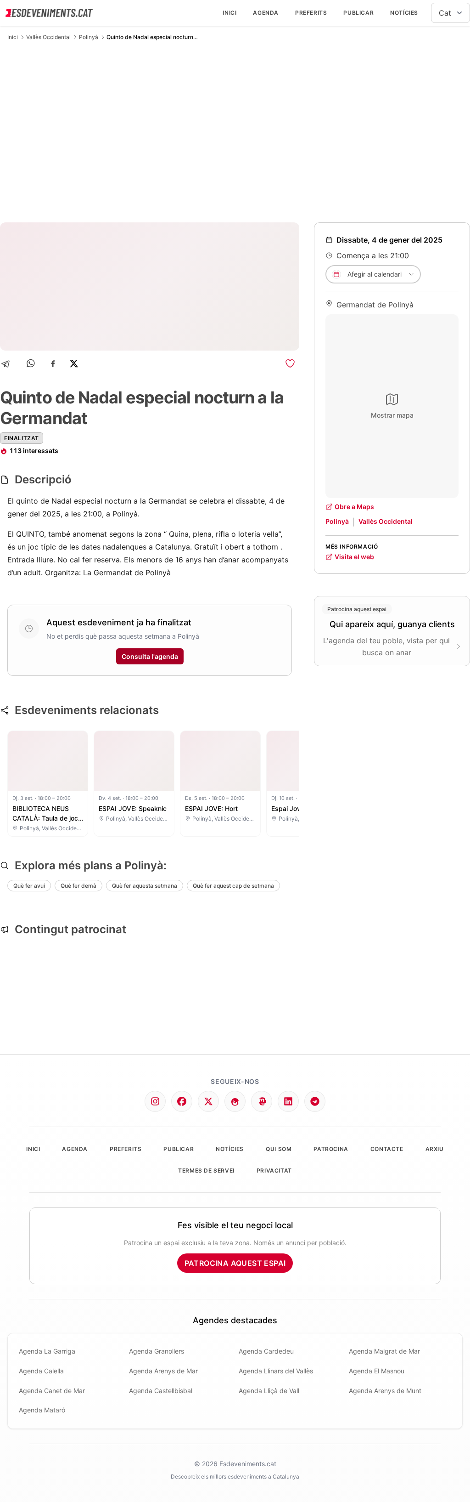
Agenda (266, 12)
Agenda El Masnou (376, 1371)
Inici (229, 12)
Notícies (404, 12)
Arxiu (434, 1148)
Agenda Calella (41, 1371)
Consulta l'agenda (150, 656)
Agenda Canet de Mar (52, 1390)
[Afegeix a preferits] (290, 363)
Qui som (278, 1148)
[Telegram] (8, 363)
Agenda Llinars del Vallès (276, 1371)
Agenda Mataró (42, 1410)
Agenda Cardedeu (266, 1351)
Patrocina (330, 1148)
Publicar (358, 12)
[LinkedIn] (288, 1101)
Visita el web (354, 557)
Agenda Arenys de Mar (163, 1371)
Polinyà (88, 37)
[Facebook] (53, 364)
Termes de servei (206, 1170)
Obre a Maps (354, 506)
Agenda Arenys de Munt (385, 1390)
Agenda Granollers (156, 1351)
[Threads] (235, 1101)
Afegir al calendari (374, 274)
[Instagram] (155, 1101)
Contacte (386, 1148)
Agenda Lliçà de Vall (269, 1390)
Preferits (311, 12)
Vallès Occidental (48, 37)
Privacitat (274, 1170)
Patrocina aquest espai (235, 1263)
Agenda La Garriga (47, 1351)
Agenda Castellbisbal (160, 1390)
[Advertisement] (235, 131)
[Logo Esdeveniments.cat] (49, 13)
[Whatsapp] (31, 363)
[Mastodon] (261, 1101)
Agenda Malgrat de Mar (384, 1351)
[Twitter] (208, 1101)
